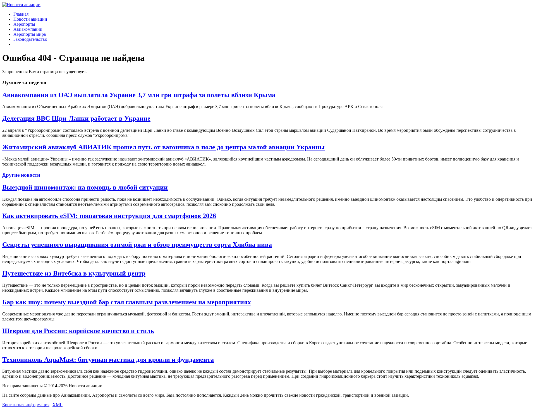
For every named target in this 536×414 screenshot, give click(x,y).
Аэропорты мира (29, 34)
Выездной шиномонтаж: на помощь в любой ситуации (85, 187)
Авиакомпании (27, 29)
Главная (20, 14)
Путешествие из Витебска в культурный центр (73, 273)
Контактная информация (25, 404)
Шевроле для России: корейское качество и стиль (78, 330)
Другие (11, 175)
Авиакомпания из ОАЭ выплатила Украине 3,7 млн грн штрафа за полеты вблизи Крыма (138, 95)
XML (57, 404)
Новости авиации (30, 19)
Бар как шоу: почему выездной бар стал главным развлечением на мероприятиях (126, 302)
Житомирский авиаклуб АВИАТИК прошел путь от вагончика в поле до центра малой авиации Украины (163, 147)
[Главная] (21, 4)
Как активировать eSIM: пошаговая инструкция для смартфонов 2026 (109, 215)
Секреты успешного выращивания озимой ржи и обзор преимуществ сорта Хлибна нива (137, 244)
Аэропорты (24, 24)
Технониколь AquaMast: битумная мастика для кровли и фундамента (108, 359)
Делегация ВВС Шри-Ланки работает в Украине (76, 118)
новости (30, 175)
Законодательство (30, 39)
